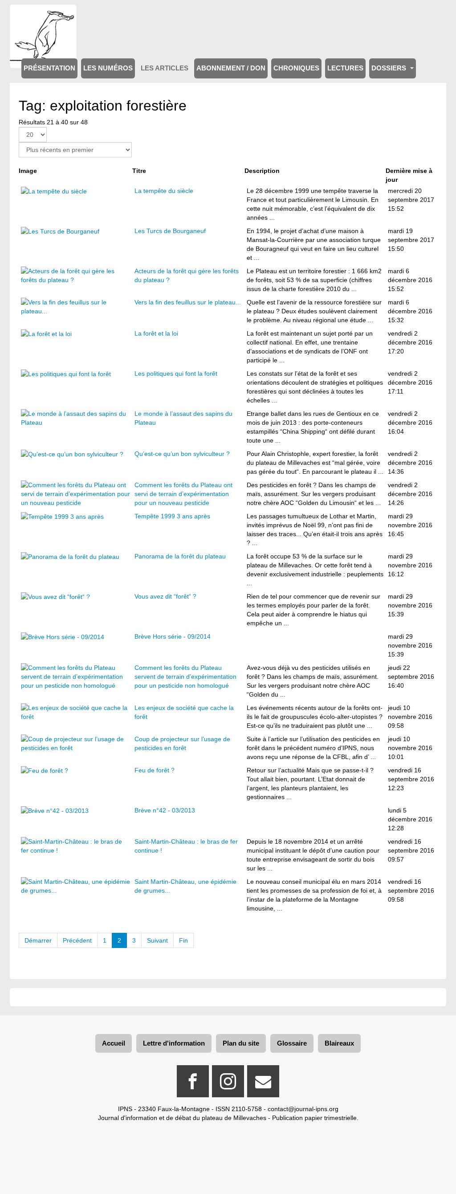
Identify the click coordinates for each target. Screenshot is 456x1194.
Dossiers (389, 68)
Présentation (49, 68)
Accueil (113, 1043)
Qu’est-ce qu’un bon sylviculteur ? (182, 453)
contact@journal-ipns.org (303, 1108)
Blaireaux (339, 1043)
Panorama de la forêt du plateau (180, 556)
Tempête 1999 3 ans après (172, 516)
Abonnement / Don (230, 68)
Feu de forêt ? (154, 770)
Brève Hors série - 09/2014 (172, 636)
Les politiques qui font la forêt (175, 373)
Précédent (77, 940)
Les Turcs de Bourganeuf (170, 230)
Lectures (345, 68)
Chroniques (296, 68)
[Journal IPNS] (43, 16)
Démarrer (38, 940)
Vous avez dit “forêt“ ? (165, 596)
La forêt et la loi (156, 333)
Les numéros (108, 68)
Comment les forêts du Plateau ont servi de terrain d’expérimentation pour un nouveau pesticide (183, 493)
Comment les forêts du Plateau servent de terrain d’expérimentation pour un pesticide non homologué (185, 676)
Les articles (164, 68)
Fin (183, 940)
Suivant (157, 940)
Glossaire (292, 1043)
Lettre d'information (174, 1043)
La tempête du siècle (163, 190)
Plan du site (241, 1043)
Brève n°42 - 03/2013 (164, 810)
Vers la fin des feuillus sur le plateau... (187, 302)
